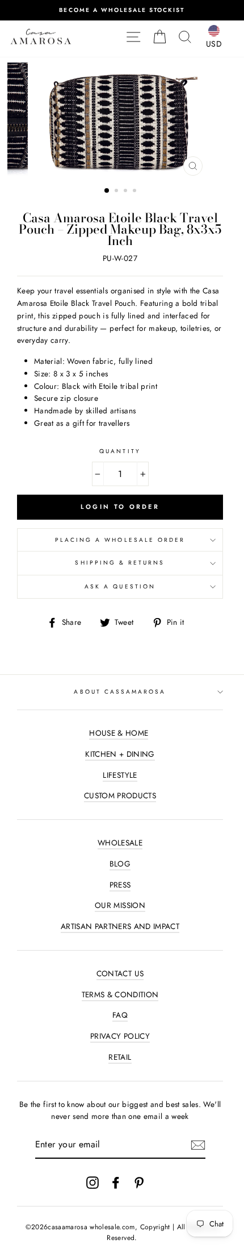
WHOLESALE (120, 842)
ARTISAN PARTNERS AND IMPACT (120, 926)
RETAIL (119, 1057)
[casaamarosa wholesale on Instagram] (92, 1182)
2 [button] (117, 191)
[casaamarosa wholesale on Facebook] (116, 1182)
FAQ (120, 1015)
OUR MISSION (120, 905)
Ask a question (120, 586)
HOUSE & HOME (118, 733)
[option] (122, 10)
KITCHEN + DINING (119, 754)
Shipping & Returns (120, 562)
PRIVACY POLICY (120, 1036)
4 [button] (135, 191)
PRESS (120, 884)
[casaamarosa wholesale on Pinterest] (139, 1182)
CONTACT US (120, 973)
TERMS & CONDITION (120, 994)
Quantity (119, 451)
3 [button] (126, 191)
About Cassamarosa (120, 691)
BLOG (120, 863)
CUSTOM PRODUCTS (120, 795)
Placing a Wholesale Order (120, 540)
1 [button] (107, 191)
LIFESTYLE (120, 775)
